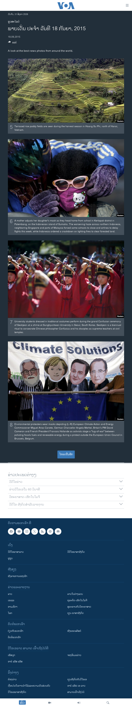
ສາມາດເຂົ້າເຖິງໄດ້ (75, 692)
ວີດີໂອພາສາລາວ (16, 552)
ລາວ (10, 594)
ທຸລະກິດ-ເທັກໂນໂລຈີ (77, 600)
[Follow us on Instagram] (27, 531)
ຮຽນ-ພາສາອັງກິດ (75, 613)
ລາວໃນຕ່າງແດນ (75, 594)
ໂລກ (10, 613)
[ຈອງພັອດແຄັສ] (58, 531)
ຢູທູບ (10, 558)
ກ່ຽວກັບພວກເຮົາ (15, 631)
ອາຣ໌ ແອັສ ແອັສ (15, 661)
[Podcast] (50, 531)
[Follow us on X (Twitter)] (34, 531)
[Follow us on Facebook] (11, 531)
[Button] (12, 43)
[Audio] (79, 702)
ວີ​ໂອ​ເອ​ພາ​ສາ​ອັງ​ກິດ (17, 692)
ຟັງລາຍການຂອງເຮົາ (17, 576)
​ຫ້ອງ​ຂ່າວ (12, 679)
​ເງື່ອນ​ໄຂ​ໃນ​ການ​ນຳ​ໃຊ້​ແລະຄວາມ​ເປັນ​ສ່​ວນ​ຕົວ (29, 686)
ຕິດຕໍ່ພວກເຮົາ (14, 637)
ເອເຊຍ (11, 600)
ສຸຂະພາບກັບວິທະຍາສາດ (79, 607)
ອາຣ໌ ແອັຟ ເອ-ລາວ (76, 686)
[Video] (50, 702)
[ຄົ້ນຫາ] (108, 702)
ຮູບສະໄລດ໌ (13, 21)
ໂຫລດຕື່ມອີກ (66, 454)
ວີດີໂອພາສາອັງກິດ (76, 552)
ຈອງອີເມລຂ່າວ (74, 655)
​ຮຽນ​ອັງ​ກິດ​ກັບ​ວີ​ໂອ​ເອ (77, 679)
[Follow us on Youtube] (19, 531)
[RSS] (42, 531)
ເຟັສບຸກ (11, 655)
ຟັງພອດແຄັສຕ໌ (74, 631)
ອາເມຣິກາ (12, 607)
